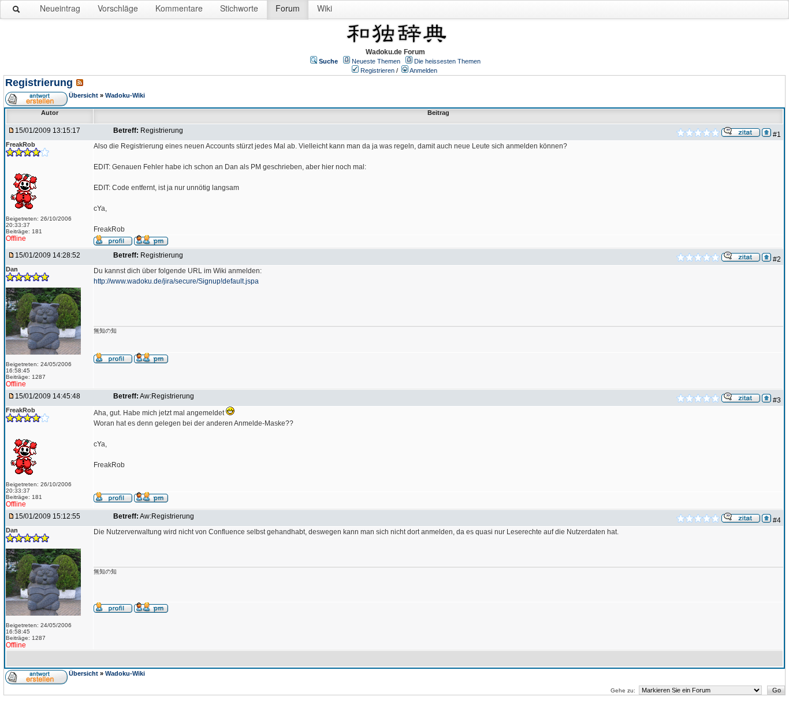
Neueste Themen (376, 61)
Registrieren (377, 70)
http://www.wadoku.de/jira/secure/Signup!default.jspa (176, 281)
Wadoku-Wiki (125, 95)
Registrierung (39, 82)
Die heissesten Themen (447, 61)
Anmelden (423, 70)
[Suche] (16, 11)
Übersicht (83, 95)
